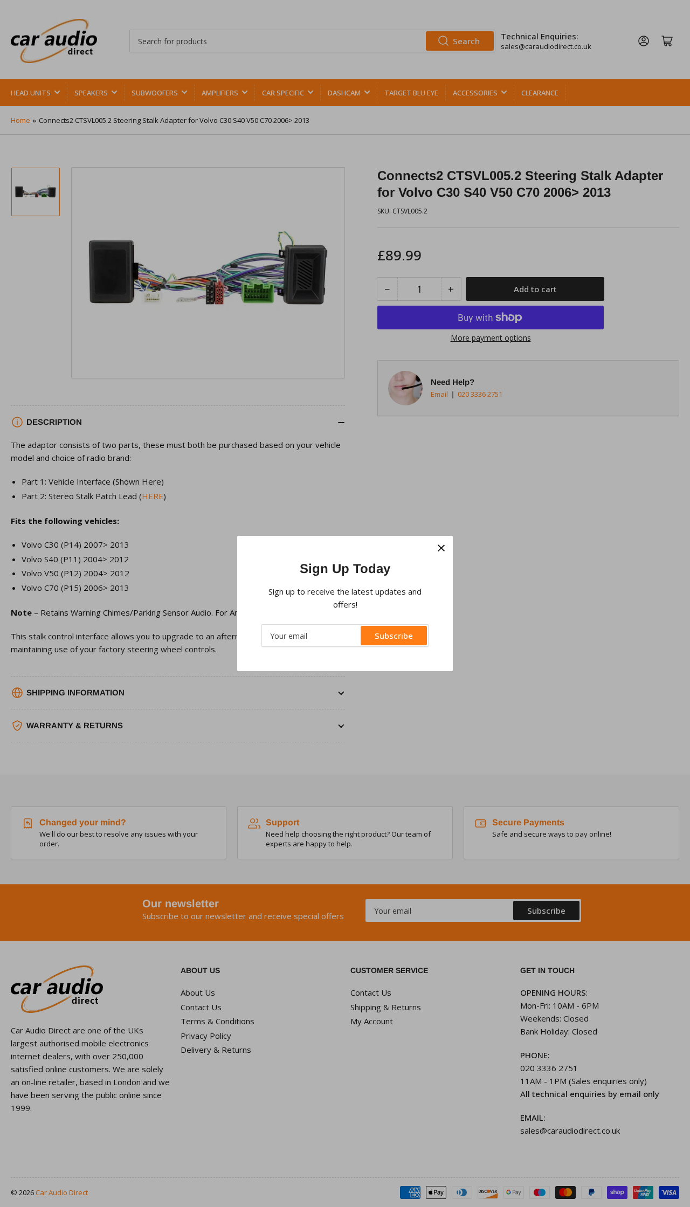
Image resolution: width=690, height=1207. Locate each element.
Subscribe (394, 635)
